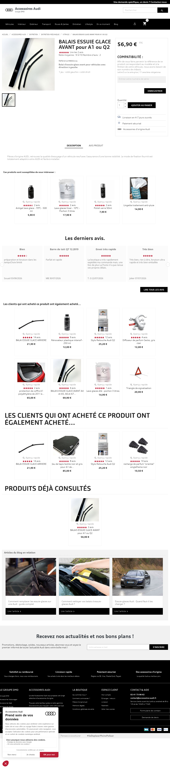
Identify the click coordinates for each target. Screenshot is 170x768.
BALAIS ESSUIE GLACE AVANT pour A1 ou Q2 (85, 531)
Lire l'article (15, 611)
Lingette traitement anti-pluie (139, 205)
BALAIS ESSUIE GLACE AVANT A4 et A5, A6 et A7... (67, 392)
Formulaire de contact (150, 710)
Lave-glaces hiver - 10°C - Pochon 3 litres (67, 209)
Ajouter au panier (141, 105)
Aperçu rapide (31, 201)
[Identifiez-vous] (134, 24)
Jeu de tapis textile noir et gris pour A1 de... (67, 465)
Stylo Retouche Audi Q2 (103, 340)
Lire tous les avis (154, 289)
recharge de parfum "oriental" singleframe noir (139, 465)
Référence (63, 61)
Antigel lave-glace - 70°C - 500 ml (31, 209)
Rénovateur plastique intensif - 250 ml (67, 341)
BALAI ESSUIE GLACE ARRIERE (31, 340)
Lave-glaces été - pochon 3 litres (102, 391)
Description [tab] (74, 145)
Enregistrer (155, 91)
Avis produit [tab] (96, 145)
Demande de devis (150, 717)
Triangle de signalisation (138, 388)
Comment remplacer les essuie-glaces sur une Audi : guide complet (29, 602)
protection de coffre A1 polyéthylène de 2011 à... (31, 392)
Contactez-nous (159, 2)
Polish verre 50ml (103, 208)
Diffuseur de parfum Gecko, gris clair (139, 341)
